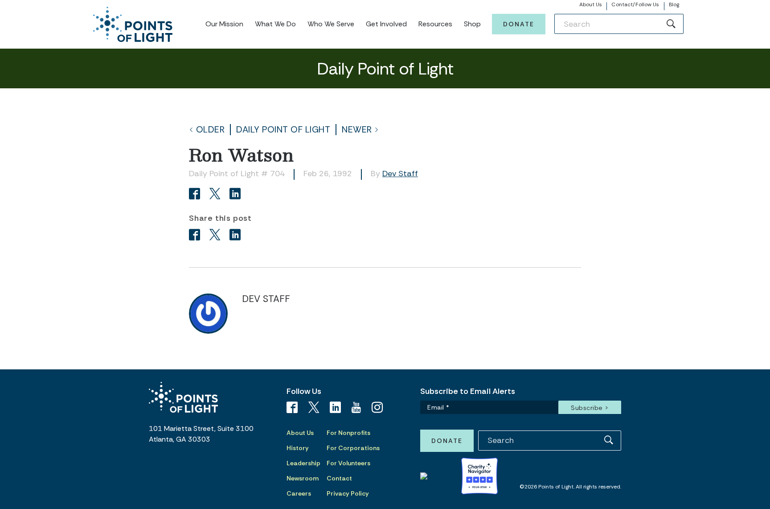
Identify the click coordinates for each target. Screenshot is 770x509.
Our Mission (224, 24)
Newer (357, 129)
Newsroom (303, 478)
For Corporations (353, 448)
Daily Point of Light (283, 129)
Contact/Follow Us (635, 4)
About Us (590, 4)
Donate (518, 24)
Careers (299, 493)
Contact (339, 478)
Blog (674, 4)
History (298, 448)
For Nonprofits (348, 433)
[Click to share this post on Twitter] (216, 194)
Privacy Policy (348, 493)
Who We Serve (330, 24)
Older (210, 129)
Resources (435, 24)
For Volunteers (348, 463)
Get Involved (386, 24)
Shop (472, 24)
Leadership (303, 463)
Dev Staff (400, 173)
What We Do (275, 24)
